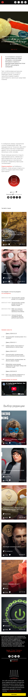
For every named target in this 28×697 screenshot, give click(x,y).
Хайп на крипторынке (9, 273)
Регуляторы (16, 240)
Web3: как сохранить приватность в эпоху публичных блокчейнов (17, 310)
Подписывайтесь (6, 166)
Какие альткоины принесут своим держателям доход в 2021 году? (13, 508)
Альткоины (8, 514)
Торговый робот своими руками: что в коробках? (18, 298)
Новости (7, 439)
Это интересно (18, 194)
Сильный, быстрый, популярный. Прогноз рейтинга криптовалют (17, 316)
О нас (13, 650)
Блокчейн (7, 625)
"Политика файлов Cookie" (14, 691)
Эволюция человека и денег (12, 547)
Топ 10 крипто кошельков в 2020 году (13, 471)
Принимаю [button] (14, 694)
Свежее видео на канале (9, 379)
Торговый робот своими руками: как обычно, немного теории (18, 304)
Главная (8, 650)
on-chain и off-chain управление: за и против (14, 620)
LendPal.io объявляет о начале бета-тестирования (12, 434)
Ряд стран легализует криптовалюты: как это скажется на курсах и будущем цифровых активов (13, 233)
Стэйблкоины (13, 439)
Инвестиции (8, 440)
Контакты (19, 650)
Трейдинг (20, 439)
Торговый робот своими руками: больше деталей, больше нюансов (15, 355)
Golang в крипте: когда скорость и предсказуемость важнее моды (15, 346)
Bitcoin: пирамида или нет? (11, 584)
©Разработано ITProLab (14, 651)
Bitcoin (6, 588)
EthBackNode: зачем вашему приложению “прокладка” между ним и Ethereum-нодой (16, 366)
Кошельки (7, 476)
